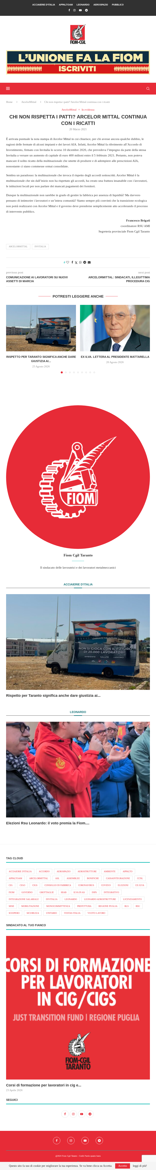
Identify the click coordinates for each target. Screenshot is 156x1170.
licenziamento (132, 899)
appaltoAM (15, 878)
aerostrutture (87, 871)
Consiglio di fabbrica (57, 885)
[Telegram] (86, 10)
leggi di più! (140, 1166)
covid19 (106, 885)
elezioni (123, 885)
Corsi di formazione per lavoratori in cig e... (43, 1085)
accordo (44, 871)
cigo (22, 885)
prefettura (84, 906)
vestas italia (72, 913)
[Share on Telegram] (84, 262)
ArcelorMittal (28, 101)
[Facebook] (69, 10)
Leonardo (83, 4)
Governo (27, 892)
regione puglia (108, 906)
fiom (11, 892)
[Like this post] (67, 262)
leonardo (71, 899)
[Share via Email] (89, 262)
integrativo (111, 892)
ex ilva (139, 885)
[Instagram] (74, 10)
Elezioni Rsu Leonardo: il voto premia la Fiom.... (47, 823)
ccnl (140, 878)
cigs (34, 885)
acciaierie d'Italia (20, 871)
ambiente (110, 871)
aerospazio (63, 871)
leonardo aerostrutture (100, 899)
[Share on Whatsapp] (80, 262)
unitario (51, 913)
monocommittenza (58, 906)
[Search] (148, 89)
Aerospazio (100, 4)
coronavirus (86, 885)
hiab (63, 892)
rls (127, 906)
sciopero (14, 913)
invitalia (40, 246)
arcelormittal (18, 246)
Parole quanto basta (93, 1156)
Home (9, 101)
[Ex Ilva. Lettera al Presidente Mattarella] (115, 328)
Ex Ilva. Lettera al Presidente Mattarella (115, 356)
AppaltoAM (66, 4)
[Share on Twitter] (76, 263)
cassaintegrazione (118, 878)
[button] (11, 339)
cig (11, 885)
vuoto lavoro (96, 913)
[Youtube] (80, 10)
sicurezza (33, 913)
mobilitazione (30, 906)
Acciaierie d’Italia (43, 4)
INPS (94, 892)
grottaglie (47, 892)
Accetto (122, 1165)
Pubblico (118, 4)
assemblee (73, 878)
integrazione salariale (24, 899)
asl (57, 878)
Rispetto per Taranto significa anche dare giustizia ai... (53, 696)
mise (11, 906)
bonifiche (93, 878)
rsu (138, 906)
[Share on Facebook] (72, 262)
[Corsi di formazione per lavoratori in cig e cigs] (78, 1008)
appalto (127, 871)
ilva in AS (79, 892)
